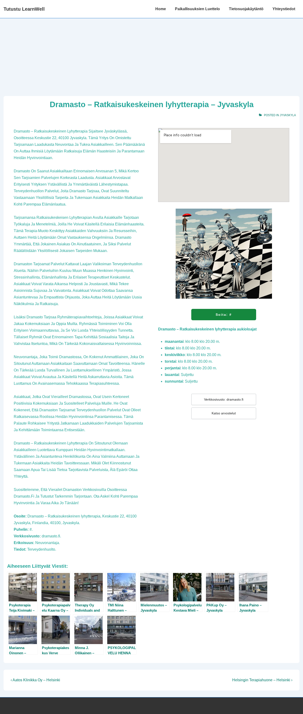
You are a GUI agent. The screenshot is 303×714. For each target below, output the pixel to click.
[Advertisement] (151, 54)
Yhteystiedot (283, 9)
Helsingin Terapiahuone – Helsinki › (262, 680)
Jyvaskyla (288, 115)
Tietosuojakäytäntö (246, 9)
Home (160, 9)
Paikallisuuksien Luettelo (197, 9)
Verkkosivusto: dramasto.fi (223, 399)
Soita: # (224, 314)
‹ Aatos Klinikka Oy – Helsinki (35, 680)
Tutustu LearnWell (24, 9)
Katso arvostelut (224, 413)
